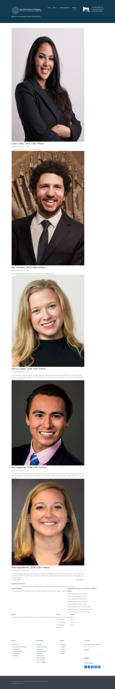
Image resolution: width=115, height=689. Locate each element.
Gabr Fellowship (64, 7)
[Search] (75, 9)
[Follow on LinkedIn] (95, 667)
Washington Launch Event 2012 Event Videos (80, 609)
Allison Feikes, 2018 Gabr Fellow (29, 368)
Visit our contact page (90, 646)
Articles (73, 617)
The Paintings (60, 625)
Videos (72, 619)
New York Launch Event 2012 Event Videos (79, 606)
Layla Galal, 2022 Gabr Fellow (28, 143)
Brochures (39, 653)
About (54, 7)
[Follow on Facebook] (85, 667)
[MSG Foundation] (92, 12)
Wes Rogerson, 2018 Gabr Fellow (29, 467)
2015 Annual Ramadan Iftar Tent (77, 596)
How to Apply (41, 660)
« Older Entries (16, 579)
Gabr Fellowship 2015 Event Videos (77, 599)
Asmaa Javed (17, 146)
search (86, 658)
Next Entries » (80, 579)
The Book (59, 627)
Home (49, 7)
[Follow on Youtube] (99, 667)
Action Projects (41, 658)
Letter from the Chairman (63, 617)
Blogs (72, 625)
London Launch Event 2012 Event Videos (79, 612)
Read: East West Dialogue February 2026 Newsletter (26, 16)
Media (73, 7)
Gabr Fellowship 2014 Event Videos (77, 601)
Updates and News (42, 647)
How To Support (41, 662)
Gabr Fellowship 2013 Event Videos (77, 604)
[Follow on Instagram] (92, 667)
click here (72, 586)
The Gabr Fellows (42, 651)
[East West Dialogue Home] (27, 14)
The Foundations (61, 622)
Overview (15, 644)
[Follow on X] (89, 667)
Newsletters (40, 649)
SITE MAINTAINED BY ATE (18, 683)
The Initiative (59, 619)
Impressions (40, 655)
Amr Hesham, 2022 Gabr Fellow (28, 267)
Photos (73, 622)
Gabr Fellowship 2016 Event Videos (77, 593)
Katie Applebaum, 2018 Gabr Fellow (30, 567)
